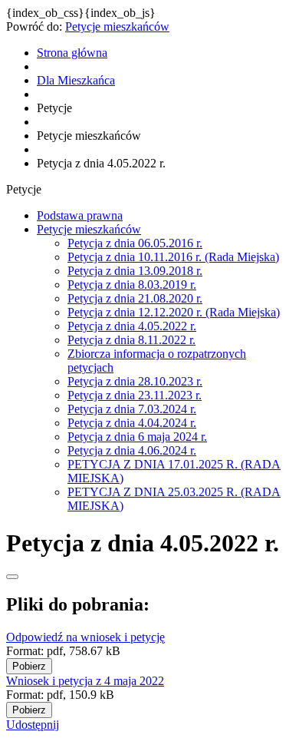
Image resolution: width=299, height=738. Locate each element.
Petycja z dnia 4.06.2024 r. (131, 450)
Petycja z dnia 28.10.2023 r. (134, 381)
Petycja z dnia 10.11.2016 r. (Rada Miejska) (173, 256)
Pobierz (29, 666)
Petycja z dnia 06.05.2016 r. (134, 243)
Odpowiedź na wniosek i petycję (85, 637)
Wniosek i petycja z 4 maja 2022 (85, 680)
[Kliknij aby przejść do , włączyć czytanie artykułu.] (12, 576)
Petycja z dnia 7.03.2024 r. (131, 408)
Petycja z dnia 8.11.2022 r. (131, 339)
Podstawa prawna (80, 215)
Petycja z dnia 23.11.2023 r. (134, 395)
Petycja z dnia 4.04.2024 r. (131, 422)
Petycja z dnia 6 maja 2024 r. (137, 436)
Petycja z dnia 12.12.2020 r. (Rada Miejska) (173, 312)
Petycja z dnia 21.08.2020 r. (134, 298)
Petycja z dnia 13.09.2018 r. (134, 270)
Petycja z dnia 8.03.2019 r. (131, 284)
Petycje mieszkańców (117, 26)
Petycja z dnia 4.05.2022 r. (131, 326)
